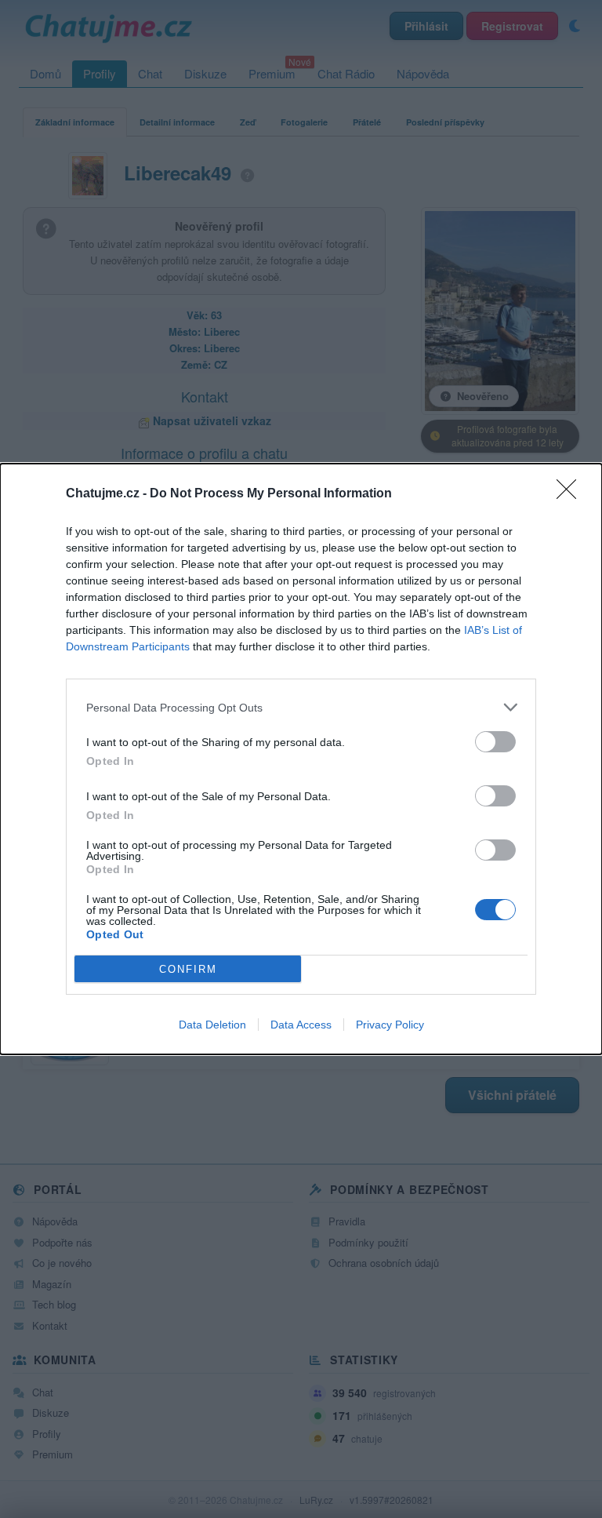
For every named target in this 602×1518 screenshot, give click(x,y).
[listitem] (301, 707)
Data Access (301, 1024)
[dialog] (301, 759)
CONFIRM (188, 969)
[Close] (571, 494)
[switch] (495, 741)
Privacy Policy (390, 1024)
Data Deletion (212, 1024)
